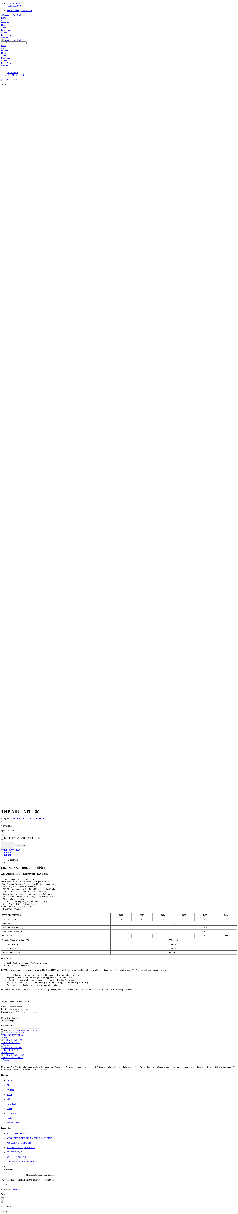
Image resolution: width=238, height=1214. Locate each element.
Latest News (6, 35)
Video (3, 28)
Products (5, 23)
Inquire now (20, 846)
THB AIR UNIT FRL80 (12, 1035)
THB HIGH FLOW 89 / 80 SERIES (25, 1030)
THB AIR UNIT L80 (16, 75)
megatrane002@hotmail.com (19, 10)
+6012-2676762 (14, 3)
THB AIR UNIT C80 (10, 1042)
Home (3, 18)
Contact (4, 37)
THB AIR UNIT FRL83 (12, 1057)
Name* (4, 1006)
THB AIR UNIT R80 (10, 1050)
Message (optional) (9, 1018)
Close (4, 1211)
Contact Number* (9, 1012)
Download (5, 30)
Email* (4, 1009)
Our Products (12, 72)
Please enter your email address (40, 1175)
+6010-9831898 (14, 6)
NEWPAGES (15, 1189)
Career (4, 32)
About (4, 20)
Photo (3, 25)
